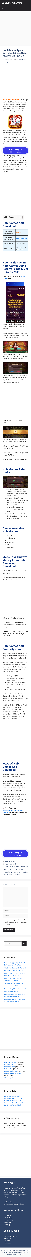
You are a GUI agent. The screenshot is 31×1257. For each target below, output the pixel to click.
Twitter (7, 1241)
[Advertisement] (15, 28)
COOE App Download (11, 1078)
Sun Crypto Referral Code (12, 1105)
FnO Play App (8, 1064)
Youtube (8, 1243)
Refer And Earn (10, 861)
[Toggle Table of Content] (20, 217)
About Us (8, 1216)
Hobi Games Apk (10, 864)
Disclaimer (8, 1222)
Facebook (8, 1238)
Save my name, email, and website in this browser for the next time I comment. (16, 922)
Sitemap (7, 1225)
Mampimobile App (10, 1071)
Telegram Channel (11, 1236)
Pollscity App (8, 1069)
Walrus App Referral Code (13, 1098)
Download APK (21, 238)
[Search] (24, 943)
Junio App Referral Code (12, 1096)
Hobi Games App (10, 1062)
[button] (28, 3)
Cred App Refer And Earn (12, 1073)
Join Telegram (16, 150)
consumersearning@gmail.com (13, 1204)
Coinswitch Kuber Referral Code (15, 1103)
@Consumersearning (10, 810)
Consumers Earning (12, 2)
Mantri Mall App (9, 1067)
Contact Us (8, 1218)
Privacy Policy (9, 1220)
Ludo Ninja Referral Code (12, 1101)
